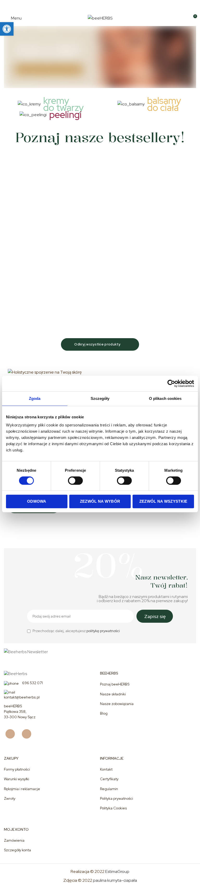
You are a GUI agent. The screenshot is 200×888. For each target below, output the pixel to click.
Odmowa (36, 501)
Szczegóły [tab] (100, 398)
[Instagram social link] (28, 734)
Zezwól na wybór (100, 501)
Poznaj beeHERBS (114, 684)
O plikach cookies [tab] (165, 398)
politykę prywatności (103, 630)
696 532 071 (32, 683)
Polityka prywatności (116, 798)
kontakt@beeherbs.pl (22, 697)
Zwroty (9, 798)
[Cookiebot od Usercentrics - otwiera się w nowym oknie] (171, 383)
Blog (104, 713)
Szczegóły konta (17, 850)
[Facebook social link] (12, 734)
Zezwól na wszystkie (163, 501)
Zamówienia (14, 840)
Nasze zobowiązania (117, 703)
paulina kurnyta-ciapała (115, 880)
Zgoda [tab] (35, 398)
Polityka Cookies (113, 808)
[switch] (75, 480)
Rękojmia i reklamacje (22, 788)
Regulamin (109, 788)
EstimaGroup (117, 871)
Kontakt (106, 769)
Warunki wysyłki (16, 779)
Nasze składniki (113, 694)
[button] (7, 29)
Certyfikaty (109, 779)
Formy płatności (17, 769)
